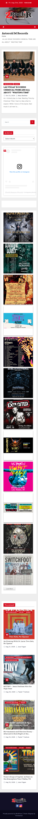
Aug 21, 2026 (10, 647)
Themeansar (19, 815)
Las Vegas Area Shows (12, 702)
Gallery (21, 612)
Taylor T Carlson (23, 692)
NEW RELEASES (8, 84)
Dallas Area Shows (11, 612)
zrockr (21, 192)
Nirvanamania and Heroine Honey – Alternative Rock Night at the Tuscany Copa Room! (18, 734)
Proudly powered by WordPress (13, 813)
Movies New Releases (12, 660)
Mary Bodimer (22, 95)
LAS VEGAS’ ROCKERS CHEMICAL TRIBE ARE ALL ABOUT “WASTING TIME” (17, 90)
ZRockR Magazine (11, 192)
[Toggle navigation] (35, 26)
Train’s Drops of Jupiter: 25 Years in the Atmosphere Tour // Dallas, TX (18, 778)
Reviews (16, 84)
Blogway (30, 813)
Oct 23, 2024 (10, 95)
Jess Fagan (21, 647)
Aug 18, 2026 (11, 737)
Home (4, 36)
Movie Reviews (10, 657)
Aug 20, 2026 (11, 692)
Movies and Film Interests (23, 657)
